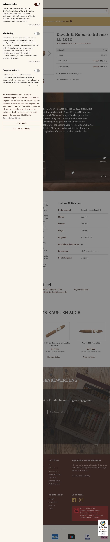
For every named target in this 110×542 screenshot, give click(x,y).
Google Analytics (37, 70)
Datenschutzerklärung (12, 118)
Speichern (21, 123)
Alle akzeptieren (21, 129)
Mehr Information (34, 24)
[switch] (103, 534)
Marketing (37, 33)
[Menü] (106, 521)
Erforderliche (37, 4)
